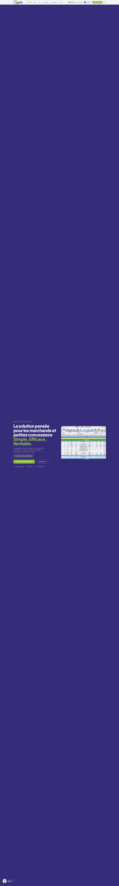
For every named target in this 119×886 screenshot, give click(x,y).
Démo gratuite (97, 2)
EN (104, 2)
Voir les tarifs (41, 461)
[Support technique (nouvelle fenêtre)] (81, 2)
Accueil (29, 2)
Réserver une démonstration (25, 461)
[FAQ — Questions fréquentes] (78, 2)
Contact (61, 2)
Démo (34, 2)
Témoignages (54, 2)
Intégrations (45, 2)
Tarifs (39, 2)
